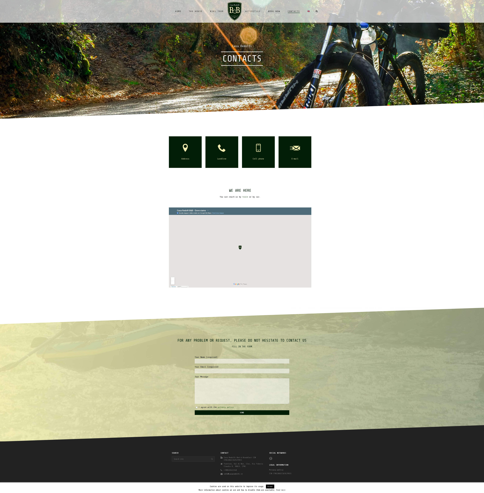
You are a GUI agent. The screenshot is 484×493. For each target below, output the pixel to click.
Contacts (294, 11)
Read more (280, 490)
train (245, 197)
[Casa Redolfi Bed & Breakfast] (235, 11)
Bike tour (217, 11)
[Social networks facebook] (270, 458)
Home (178, 11)
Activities (253, 11)
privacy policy (226, 407)
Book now (274, 11)
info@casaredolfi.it (233, 474)
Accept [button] (270, 486)
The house (196, 11)
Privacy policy (276, 470)
